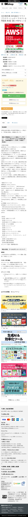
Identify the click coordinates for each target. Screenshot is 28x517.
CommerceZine (13, 509)
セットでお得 (12, 85)
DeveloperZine (5, 512)
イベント (12, 512)
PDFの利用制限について (8, 69)
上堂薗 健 (12, 54)
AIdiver (21, 510)
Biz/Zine (20, 509)
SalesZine (4, 510)
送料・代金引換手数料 (7, 408)
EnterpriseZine (5, 509)
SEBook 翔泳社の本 (6, 507)
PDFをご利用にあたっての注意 (9, 72)
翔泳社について (4, 487)
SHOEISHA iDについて (5, 489)
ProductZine (15, 510)
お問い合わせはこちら (7, 474)
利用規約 (3, 481)
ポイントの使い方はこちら (8, 87)
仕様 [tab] (8, 122)
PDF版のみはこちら (14, 103)
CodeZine (14, 507)
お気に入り (7, 108)
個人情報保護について (5, 484)
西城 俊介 (21, 54)
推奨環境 (4, 75)
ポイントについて (6, 469)
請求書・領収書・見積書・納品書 (10, 466)
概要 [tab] (3, 122)
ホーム (2, 12)
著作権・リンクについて (6, 486)
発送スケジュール (6, 439)
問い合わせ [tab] (15, 122)
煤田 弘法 (3, 54)
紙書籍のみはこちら (14, 99)
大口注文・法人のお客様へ (9, 471)
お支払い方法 (5, 414)
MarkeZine (20, 507)
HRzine (9, 510)
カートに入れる (15, 96)
